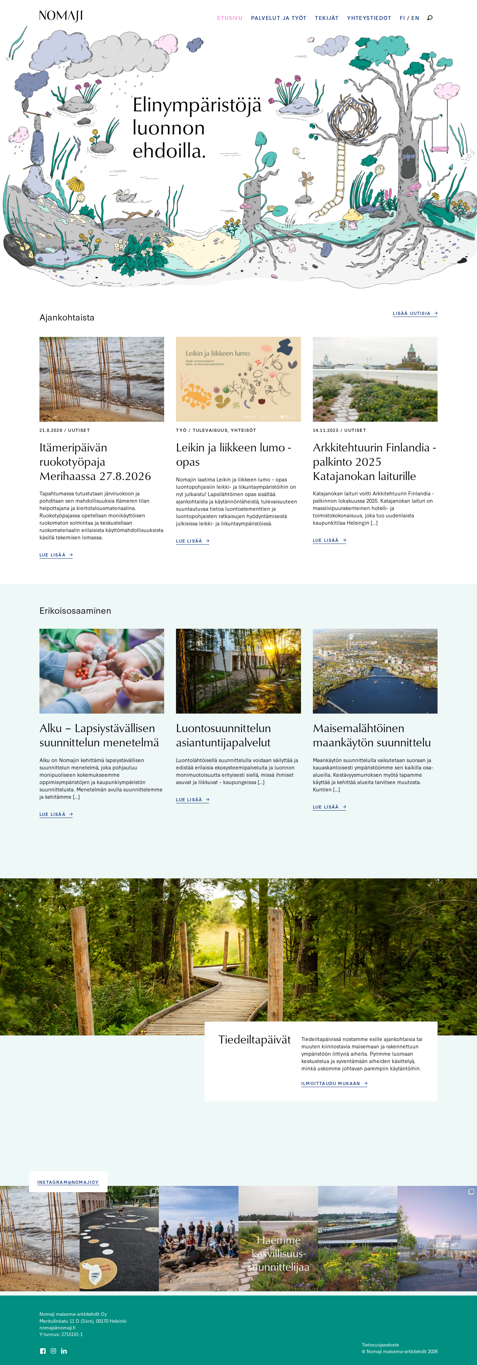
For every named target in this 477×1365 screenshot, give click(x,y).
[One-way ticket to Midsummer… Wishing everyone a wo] (358, 1239)
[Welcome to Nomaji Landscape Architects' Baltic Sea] (40, 1239)
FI (402, 17)
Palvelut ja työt (279, 17)
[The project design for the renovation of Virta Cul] (437, 1239)
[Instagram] (54, 1351)
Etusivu (230, 17)
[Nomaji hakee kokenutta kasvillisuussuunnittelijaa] (278, 1239)
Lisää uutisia (412, 313)
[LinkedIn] (64, 1351)
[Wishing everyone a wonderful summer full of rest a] (199, 1239)
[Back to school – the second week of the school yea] (119, 1239)
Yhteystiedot (369, 17)
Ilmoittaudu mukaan (330, 1083)
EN (415, 17)
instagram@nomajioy (68, 1182)
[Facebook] (43, 1351)
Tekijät (327, 17)
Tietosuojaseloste (380, 1344)
